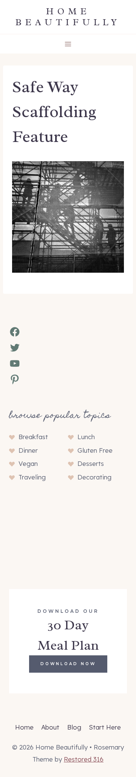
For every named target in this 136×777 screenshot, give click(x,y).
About (50, 727)
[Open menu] (68, 44)
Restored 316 (84, 759)
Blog (74, 727)
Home (24, 727)
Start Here (105, 727)
